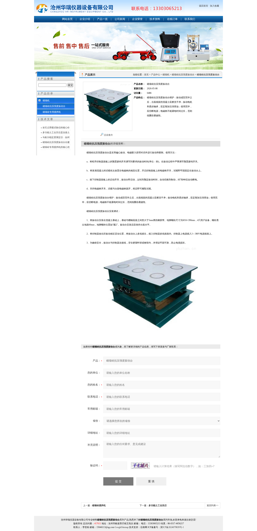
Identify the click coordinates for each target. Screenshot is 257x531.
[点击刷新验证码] (140, 465)
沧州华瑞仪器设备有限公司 (109, 8)
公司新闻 (120, 19)
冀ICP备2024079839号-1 (172, 527)
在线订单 (172, 19)
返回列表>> (212, 505)
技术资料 (155, 19)
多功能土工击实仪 (158, 505)
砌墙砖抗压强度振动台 (54, 106)
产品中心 (155, 74)
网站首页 (67, 19)
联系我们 (190, 19)
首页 (146, 74)
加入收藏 (214, 6)
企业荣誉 (137, 19)
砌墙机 (46, 100)
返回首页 (203, 6)
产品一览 (102, 19)
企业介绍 (85, 19)
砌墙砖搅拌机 (99, 505)
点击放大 (108, 135)
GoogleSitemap (121, 527)
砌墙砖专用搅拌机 (52, 112)
